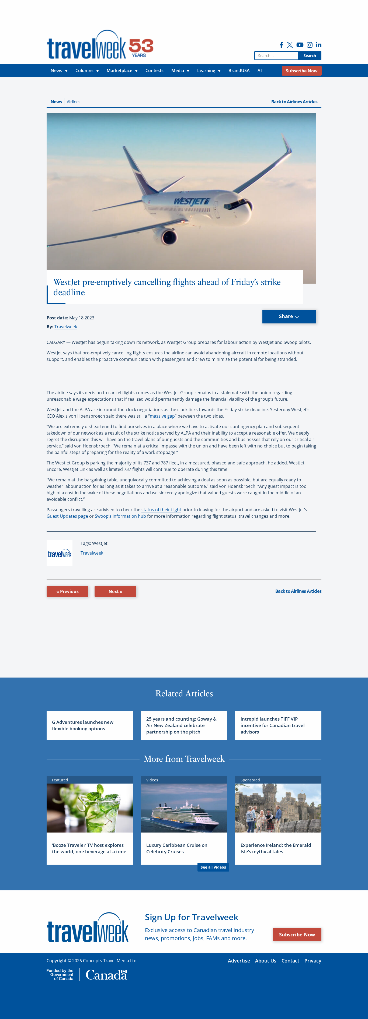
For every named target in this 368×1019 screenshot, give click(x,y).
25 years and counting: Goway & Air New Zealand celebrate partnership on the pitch (181, 725)
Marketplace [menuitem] (119, 70)
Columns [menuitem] (84, 70)
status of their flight (161, 510)
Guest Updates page (67, 516)
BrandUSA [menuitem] (239, 70)
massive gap (162, 416)
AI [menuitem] (260, 70)
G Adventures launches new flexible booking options (82, 725)
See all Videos (213, 867)
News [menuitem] (56, 70)
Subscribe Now (297, 934)
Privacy (312, 960)
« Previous (67, 591)
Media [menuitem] (177, 70)
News (56, 102)
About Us (265, 960)
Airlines (73, 102)
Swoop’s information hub (120, 516)
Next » (116, 591)
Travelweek (65, 327)
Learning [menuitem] (206, 70)
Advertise (239, 960)
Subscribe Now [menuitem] (302, 71)
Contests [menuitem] (154, 70)
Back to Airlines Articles (294, 102)
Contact (290, 960)
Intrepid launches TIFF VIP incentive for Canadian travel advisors (273, 725)
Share (286, 316)
